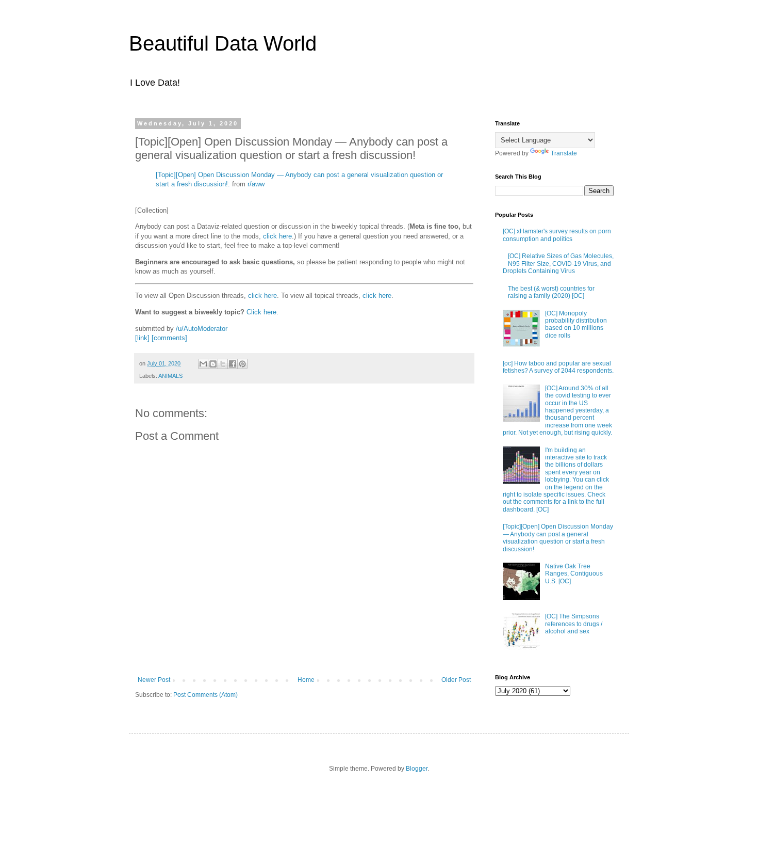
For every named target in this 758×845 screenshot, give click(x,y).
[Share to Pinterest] (242, 364)
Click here (261, 312)
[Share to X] (223, 364)
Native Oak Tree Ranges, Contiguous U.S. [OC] (574, 574)
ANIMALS (170, 376)
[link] (142, 338)
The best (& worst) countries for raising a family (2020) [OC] (551, 292)
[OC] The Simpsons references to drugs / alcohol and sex (573, 624)
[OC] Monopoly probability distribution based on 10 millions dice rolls (576, 324)
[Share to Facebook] (232, 364)
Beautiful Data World (223, 43)
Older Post (456, 679)
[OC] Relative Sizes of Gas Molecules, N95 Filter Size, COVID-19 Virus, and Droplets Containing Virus (558, 263)
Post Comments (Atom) (205, 694)
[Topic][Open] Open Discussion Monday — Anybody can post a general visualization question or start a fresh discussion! (558, 537)
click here (277, 236)
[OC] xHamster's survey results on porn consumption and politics (557, 235)
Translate (564, 153)
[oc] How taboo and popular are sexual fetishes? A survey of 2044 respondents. (558, 367)
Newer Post (154, 679)
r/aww (256, 184)
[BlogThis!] (213, 364)
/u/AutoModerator (201, 328)
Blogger (416, 768)
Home (306, 679)
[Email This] (203, 364)
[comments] (169, 338)
